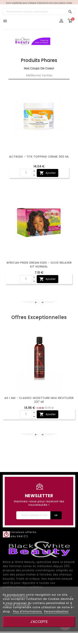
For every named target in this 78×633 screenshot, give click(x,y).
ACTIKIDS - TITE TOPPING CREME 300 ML (39, 156)
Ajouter (47, 173)
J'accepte (39, 621)
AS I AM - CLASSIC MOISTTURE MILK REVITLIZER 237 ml (39, 400)
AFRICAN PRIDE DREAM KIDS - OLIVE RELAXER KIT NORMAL (39, 264)
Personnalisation (56, 611)
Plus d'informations (28, 611)
